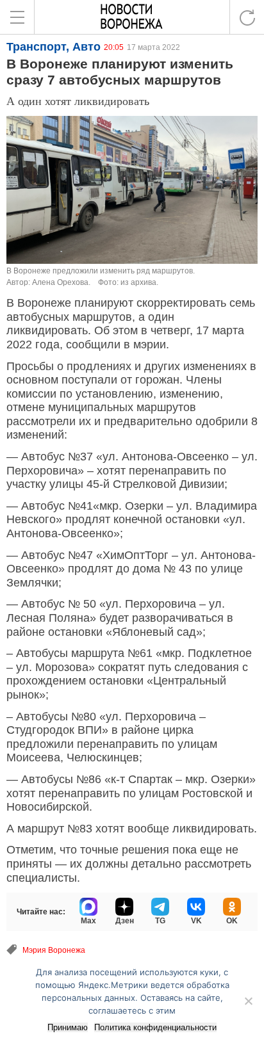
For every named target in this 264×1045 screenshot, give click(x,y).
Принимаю (67, 1027)
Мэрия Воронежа (53, 950)
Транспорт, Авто (53, 46)
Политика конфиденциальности (155, 1027)
